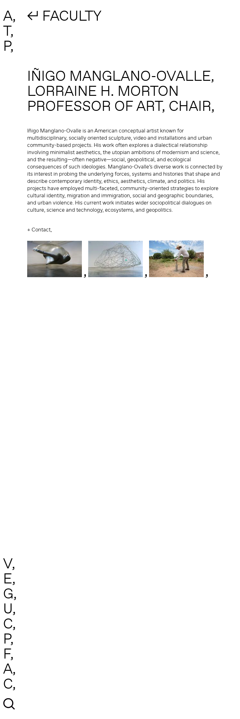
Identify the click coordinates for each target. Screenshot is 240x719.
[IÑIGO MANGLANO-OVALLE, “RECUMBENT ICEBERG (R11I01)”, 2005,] (54, 274)
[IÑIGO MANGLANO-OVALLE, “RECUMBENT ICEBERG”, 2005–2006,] (115, 274)
